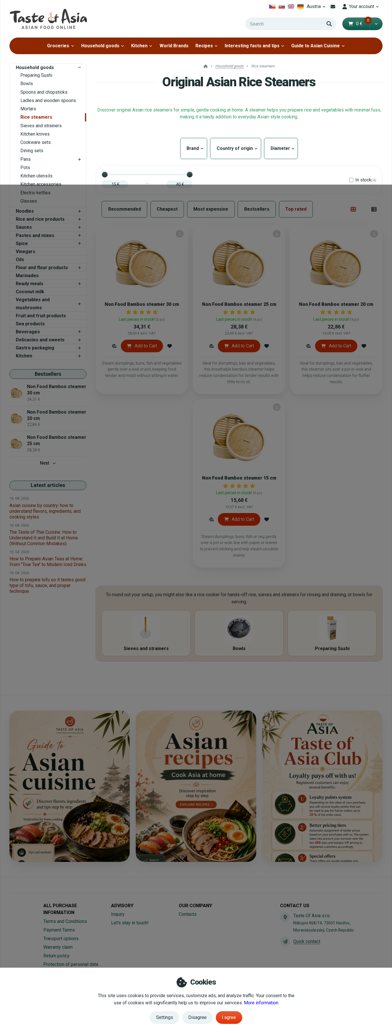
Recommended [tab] (124, 209)
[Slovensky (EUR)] (281, 6)
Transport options (61, 938)
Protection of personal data (70, 964)
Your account (361, 6)
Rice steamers (36, 117)
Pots (25, 167)
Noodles (25, 211)
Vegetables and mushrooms (33, 303)
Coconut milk (30, 291)
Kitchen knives (35, 134)
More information (261, 1002)
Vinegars (25, 251)
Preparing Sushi (36, 75)
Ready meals (29, 283)
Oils (20, 259)
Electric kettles (35, 192)
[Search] (329, 23)
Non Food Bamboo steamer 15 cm (239, 478)
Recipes (204, 45)
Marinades (27, 275)
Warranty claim (58, 947)
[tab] (353, 209)
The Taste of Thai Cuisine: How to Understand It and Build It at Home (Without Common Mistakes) (43, 537)
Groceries (58, 45)
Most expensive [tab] (210, 209)
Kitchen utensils (36, 176)
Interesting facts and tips (252, 45)
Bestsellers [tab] (256, 209)
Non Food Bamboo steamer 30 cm (142, 304)
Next (44, 463)
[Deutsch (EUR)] (300, 6)
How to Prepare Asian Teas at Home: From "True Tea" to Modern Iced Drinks (47, 561)
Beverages (28, 331)
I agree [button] (229, 1017)
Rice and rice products (40, 219)
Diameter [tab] (280, 148)
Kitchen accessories (40, 184)
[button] (376, 23)
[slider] (105, 174)
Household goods (100, 45)
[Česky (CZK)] (272, 6)
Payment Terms (59, 930)
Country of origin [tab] (235, 148)
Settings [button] (164, 1017)
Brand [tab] (193, 148)
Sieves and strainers (41, 125)
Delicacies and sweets (40, 340)
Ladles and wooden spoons (48, 100)
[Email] (333, 6)
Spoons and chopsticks (43, 92)
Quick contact (306, 941)
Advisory (122, 905)
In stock (365, 180)
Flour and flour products (42, 267)
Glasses (28, 201)
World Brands (174, 45)
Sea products (30, 323)
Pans (25, 159)
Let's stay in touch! (130, 923)
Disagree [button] (197, 1017)
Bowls (26, 83)
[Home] (48, 19)
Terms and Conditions (65, 921)
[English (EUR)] (291, 6)
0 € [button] (363, 23)
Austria (317, 8)
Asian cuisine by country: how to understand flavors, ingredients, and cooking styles (45, 511)
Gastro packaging (35, 348)
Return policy (56, 955)
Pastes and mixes (35, 235)
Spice (22, 243)
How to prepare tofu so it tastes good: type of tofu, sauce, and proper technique (47, 585)
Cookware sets (35, 142)
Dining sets (31, 150)
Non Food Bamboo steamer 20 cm (336, 304)
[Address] (285, 917)
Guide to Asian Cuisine (315, 45)
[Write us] (285, 941)
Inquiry (118, 914)
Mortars (28, 108)
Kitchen (139, 45)
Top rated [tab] (295, 209)
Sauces (24, 227)
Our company (195, 905)
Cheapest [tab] (167, 209)
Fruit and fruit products (41, 315)
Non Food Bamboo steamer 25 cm (239, 304)
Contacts (188, 914)
